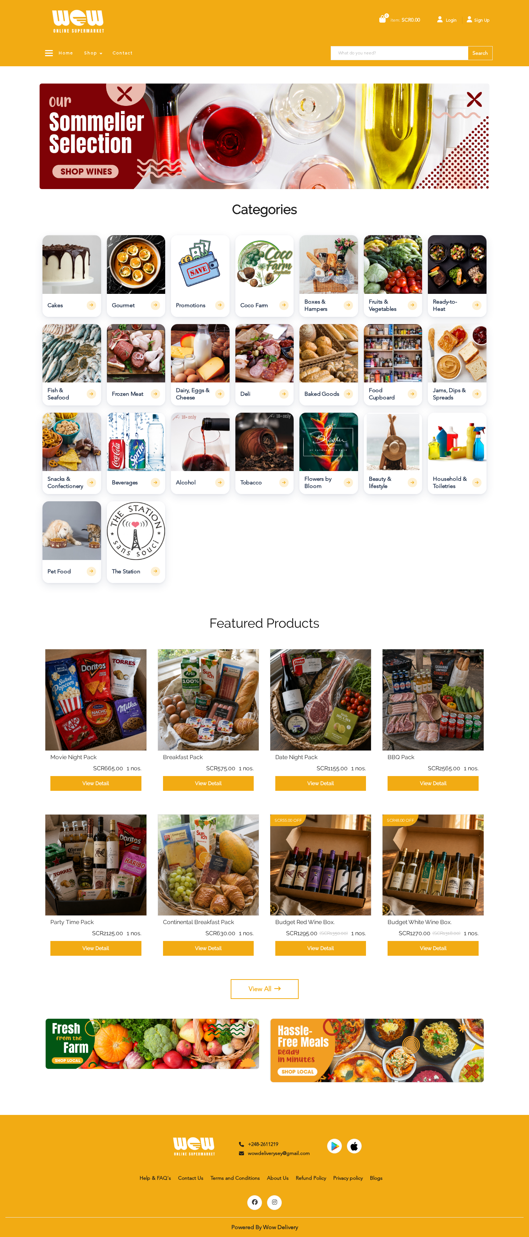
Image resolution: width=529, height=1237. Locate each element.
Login (451, 20)
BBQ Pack (401, 757)
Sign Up (481, 20)
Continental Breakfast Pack (198, 922)
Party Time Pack (72, 922)
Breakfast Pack (183, 757)
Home (66, 52)
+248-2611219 (263, 1144)
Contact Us (190, 1178)
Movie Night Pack (73, 757)
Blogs (376, 1178)
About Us (278, 1178)
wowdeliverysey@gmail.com (279, 1153)
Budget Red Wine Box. (305, 922)
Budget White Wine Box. (420, 922)
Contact (123, 52)
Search (480, 53)
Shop (90, 52)
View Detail (95, 783)
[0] (382, 19)
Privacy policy (348, 1178)
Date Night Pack (296, 757)
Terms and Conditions (235, 1178)
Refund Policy (311, 1178)
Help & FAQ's (155, 1178)
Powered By (264, 1227)
